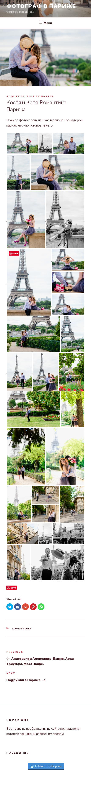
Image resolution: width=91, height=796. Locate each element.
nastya (47, 96)
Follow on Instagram (48, 766)
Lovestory (22, 628)
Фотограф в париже (41, 6)
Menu (48, 23)
